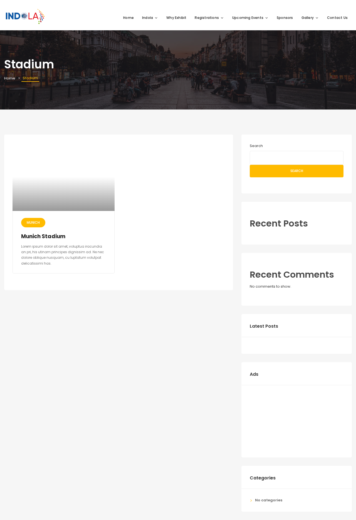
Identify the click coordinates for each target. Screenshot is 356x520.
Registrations (207, 17)
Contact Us (337, 17)
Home (128, 17)
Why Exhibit (176, 17)
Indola (147, 17)
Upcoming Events (247, 17)
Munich (33, 222)
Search (256, 145)
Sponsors (285, 17)
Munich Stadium (43, 236)
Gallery (307, 17)
